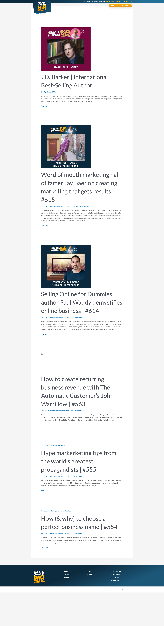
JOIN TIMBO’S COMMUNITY (120, 5)
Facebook (116, 574)
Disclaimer (65, 589)
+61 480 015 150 (127, 1)
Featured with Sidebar (62, 206)
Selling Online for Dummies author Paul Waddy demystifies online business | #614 (81, 302)
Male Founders (83, 206)
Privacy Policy (72, 589)
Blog (92, 5)
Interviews (74, 206)
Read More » (45, 106)
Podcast (76, 5)
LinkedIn (116, 577)
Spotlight (85, 5)
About (66, 574)
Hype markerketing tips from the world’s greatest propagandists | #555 (78, 461)
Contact (90, 574)
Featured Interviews (48, 206)
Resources (100, 5)
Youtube (116, 580)
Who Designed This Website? (124, 589)
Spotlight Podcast (47, 92)
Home (66, 571)
